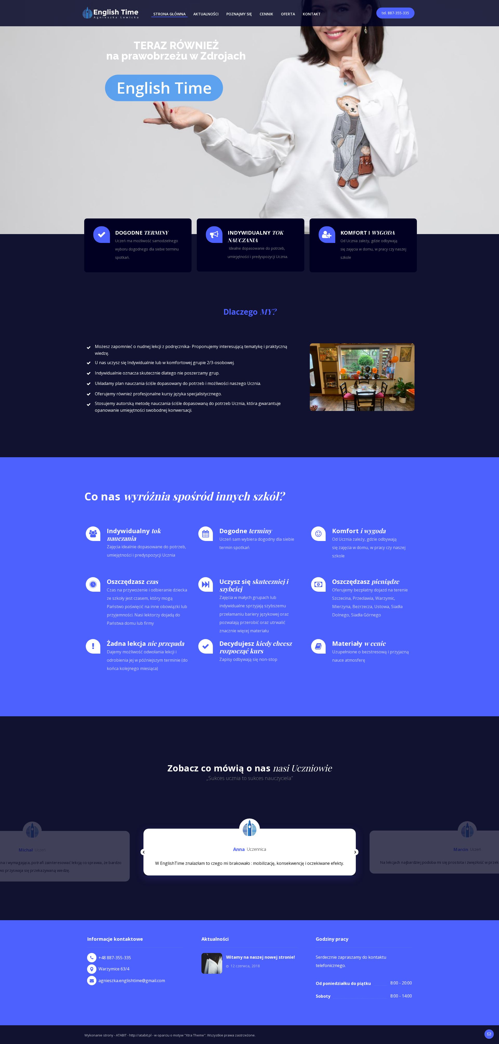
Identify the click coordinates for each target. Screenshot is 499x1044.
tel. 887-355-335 (395, 12)
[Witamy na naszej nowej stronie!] (211, 963)
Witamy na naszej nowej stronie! (260, 957)
